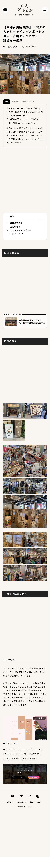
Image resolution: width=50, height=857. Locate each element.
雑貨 (24, 759)
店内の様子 (15, 226)
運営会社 (9, 802)
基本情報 (15, 101)
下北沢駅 (22, 754)
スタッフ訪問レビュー (20, 230)
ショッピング (26, 749)
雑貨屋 (32, 759)
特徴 (6, 101)
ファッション (10, 754)
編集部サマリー (28, 101)
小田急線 (15, 759)
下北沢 (9, 47)
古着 (6, 759)
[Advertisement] (25, 180)
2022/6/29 (18, 234)
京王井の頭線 (35, 754)
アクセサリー (12, 749)
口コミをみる (16, 223)
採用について (35, 802)
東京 (15, 47)
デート (38, 749)
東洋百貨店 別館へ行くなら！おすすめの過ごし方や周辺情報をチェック (31, 321)
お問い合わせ (22, 802)
